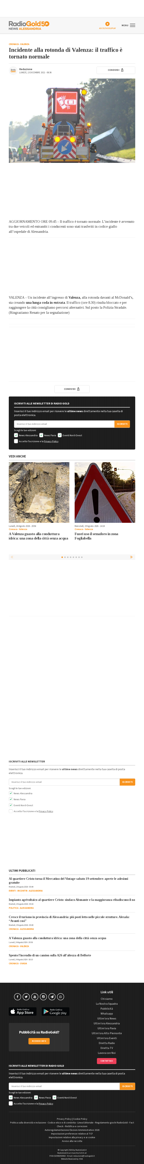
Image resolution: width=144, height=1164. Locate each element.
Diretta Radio (107, 1043)
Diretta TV (106, 1048)
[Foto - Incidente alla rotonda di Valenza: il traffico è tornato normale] (72, 121)
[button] (131, 557)
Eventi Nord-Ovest (72, 435)
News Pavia (50, 435)
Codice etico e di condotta (62, 1122)
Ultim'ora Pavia (106, 1028)
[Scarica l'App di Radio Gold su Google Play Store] (56, 1011)
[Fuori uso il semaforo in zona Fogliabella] (105, 492)
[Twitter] (26, 996)
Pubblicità (106, 1009)
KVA (81, 1159)
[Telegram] (51, 996)
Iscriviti (122, 424)
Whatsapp (107, 1014)
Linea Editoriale (85, 1122)
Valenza (24, 44)
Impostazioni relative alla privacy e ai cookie (72, 1137)
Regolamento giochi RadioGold (111, 1122)
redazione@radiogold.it (84, 1156)
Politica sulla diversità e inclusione (28, 1122)
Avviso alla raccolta (72, 1141)
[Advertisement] (72, 191)
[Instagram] (43, 996)
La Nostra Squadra (107, 1004)
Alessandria (36, 890)
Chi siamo (107, 999)
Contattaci (106, 1061)
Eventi (12, 890)
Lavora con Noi (107, 1053)
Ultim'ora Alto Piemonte (107, 1033)
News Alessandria (28, 435)
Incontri (22, 890)
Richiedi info (39, 1041)
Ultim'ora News (106, 1018)
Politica (13, 908)
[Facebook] (17, 996)
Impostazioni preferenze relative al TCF (72, 1134)
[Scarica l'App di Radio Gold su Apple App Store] (23, 1011)
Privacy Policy (51, 441)
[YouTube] (34, 996)
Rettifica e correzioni (76, 1126)
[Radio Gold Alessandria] (29, 25)
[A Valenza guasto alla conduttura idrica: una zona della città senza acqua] (39, 492)
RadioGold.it (81, 1150)
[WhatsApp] (60, 996)
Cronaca (14, 44)
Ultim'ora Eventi (107, 1038)
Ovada (23, 963)
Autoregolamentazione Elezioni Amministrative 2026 (72, 1130)
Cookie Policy (80, 1119)
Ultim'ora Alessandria (107, 1023)
